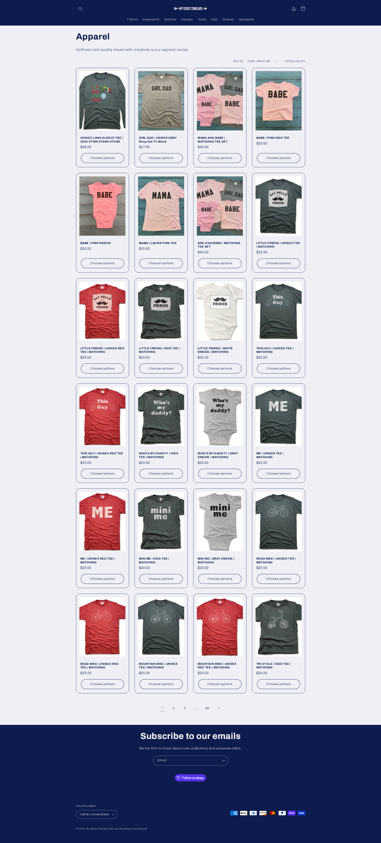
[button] (80, 8)
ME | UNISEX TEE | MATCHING (270, 455)
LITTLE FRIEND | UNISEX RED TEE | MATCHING (102, 350)
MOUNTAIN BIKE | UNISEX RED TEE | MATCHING (217, 665)
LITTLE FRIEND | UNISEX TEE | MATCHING (278, 244)
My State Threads (97, 829)
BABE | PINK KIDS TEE (273, 137)
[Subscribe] (223, 760)
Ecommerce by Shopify (133, 829)
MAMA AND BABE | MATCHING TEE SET (213, 139)
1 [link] (162, 708)
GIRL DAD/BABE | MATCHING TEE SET (219, 244)
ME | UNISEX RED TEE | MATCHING (97, 560)
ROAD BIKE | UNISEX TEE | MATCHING (276, 560)
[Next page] (218, 708)
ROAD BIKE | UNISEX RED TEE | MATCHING (99, 665)
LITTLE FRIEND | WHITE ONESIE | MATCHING (215, 350)
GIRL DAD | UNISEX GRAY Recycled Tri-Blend (158, 139)
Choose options (102, 158)
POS (111, 829)
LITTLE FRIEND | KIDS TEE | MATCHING (159, 350)
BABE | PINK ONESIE (95, 243)
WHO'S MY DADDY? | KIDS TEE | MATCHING (158, 455)
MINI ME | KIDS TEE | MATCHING (154, 560)
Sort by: (238, 61)
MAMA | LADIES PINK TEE (158, 243)
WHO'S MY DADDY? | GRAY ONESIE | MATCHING (218, 455)
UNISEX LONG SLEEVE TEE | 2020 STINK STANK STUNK (101, 139)
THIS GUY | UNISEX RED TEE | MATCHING (101, 455)
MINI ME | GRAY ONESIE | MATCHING (216, 560)
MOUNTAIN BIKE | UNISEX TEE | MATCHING (158, 665)
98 (207, 708)
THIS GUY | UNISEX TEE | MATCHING (275, 350)
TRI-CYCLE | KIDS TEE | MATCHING (273, 665)
